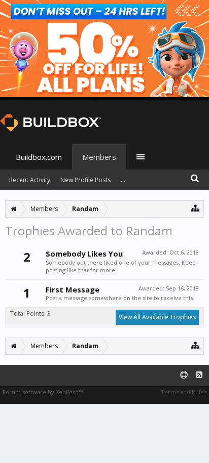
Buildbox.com (39, 157)
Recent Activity (29, 180)
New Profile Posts (85, 180)
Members (99, 157)
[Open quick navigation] (195, 208)
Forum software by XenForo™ (43, 392)
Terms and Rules (183, 392)
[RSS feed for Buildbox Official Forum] (199, 375)
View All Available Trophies (157, 317)
